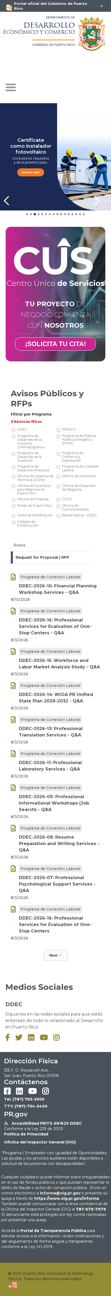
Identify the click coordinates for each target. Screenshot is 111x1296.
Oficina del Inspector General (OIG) (40, 1142)
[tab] (51, 545)
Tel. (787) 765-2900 (24, 1099)
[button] (11, 87)
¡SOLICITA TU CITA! (55, 343)
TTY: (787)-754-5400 (25, 1106)
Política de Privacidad (26, 1134)
